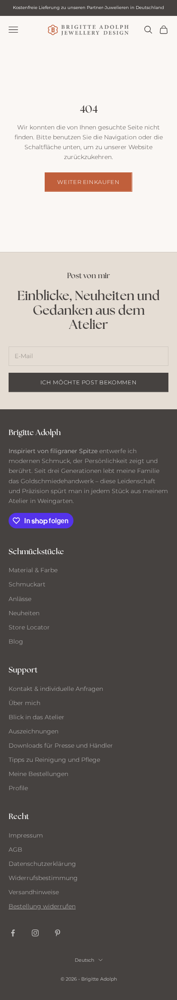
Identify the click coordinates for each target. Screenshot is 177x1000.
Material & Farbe (33, 570)
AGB (15, 849)
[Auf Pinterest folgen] (57, 933)
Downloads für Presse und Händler (61, 745)
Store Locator (29, 627)
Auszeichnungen (33, 731)
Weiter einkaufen (88, 181)
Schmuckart (27, 584)
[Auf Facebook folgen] (13, 933)
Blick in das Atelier (36, 717)
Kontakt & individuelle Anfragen (56, 689)
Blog (16, 641)
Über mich (24, 703)
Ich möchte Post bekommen (88, 382)
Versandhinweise (34, 892)
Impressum (26, 835)
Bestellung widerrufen (42, 906)
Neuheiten (24, 613)
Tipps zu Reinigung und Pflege (54, 760)
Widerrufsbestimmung (43, 878)
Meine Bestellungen (38, 774)
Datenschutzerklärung (42, 864)
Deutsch (84, 960)
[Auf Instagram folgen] (35, 933)
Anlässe (20, 599)
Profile (18, 788)
